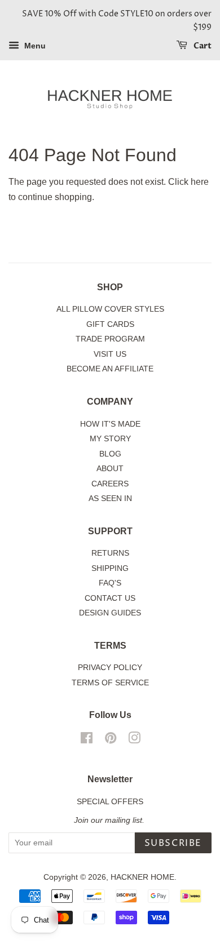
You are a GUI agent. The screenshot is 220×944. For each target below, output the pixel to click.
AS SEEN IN (110, 498)
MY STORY (110, 439)
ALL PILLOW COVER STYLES (110, 309)
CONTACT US (110, 598)
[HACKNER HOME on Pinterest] (110, 740)
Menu (34, 45)
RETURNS (110, 553)
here (200, 182)
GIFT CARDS (110, 324)
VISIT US (110, 354)
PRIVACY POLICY (110, 667)
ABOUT (110, 468)
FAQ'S (110, 583)
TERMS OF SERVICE (110, 683)
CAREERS (110, 484)
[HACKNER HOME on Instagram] (134, 740)
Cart (202, 46)
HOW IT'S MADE (110, 424)
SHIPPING (110, 568)
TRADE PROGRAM (110, 339)
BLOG (110, 454)
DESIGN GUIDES (110, 613)
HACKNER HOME (142, 877)
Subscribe (173, 843)
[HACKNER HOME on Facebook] (86, 740)
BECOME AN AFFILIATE (110, 369)
